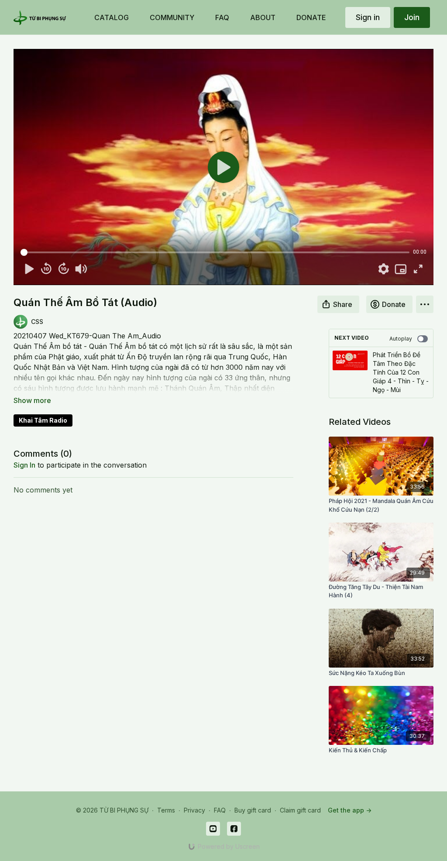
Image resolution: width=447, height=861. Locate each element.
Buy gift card (252, 810)
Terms (166, 810)
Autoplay (400, 338)
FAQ (220, 810)
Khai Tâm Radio (43, 420)
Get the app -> (349, 810)
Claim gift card (300, 810)
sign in (24, 465)
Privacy (194, 810)
